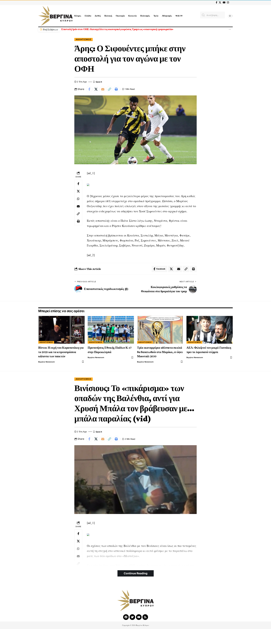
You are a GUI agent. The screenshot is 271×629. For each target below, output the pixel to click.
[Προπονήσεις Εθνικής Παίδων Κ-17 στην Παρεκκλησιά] (111, 330)
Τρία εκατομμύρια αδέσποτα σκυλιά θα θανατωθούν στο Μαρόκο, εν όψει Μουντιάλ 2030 (160, 352)
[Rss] (145, 617)
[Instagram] (228, 2)
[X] (220, 2)
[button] (229, 29)
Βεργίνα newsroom (46, 362)
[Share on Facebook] (89, 89)
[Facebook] (216, 2)
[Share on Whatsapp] (78, 198)
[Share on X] (96, 89)
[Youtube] (139, 617)
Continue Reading (135, 573)
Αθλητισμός (83, 39)
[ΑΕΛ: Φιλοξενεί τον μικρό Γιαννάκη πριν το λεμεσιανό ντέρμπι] (209, 330)
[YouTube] (224, 2)
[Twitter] (132, 617)
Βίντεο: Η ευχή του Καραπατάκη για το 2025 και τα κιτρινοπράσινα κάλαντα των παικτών (61, 352)
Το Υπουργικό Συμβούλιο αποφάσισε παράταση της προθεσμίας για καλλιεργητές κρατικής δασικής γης (116, 29)
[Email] (103, 89)
